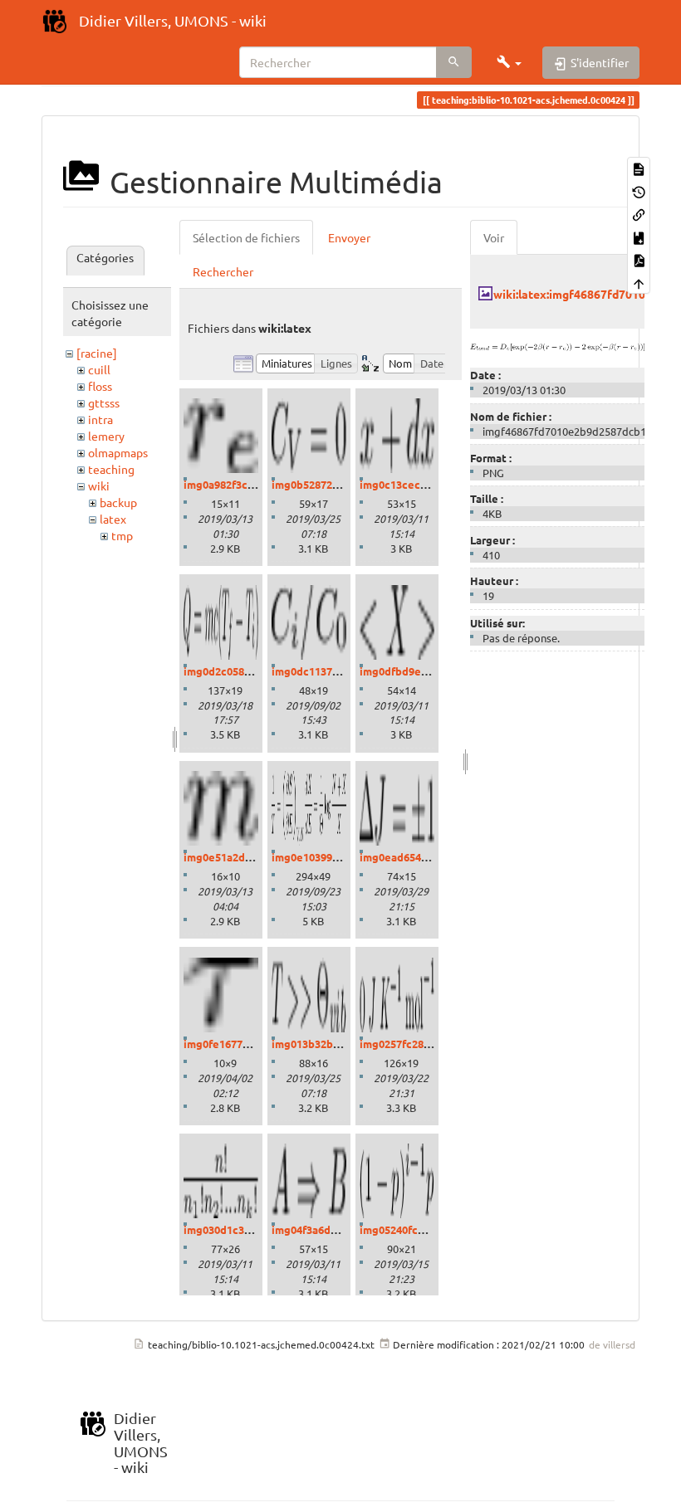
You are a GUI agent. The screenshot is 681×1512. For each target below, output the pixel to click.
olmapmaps (118, 452)
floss (100, 385)
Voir (493, 237)
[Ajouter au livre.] (638, 236)
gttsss (104, 402)
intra (100, 419)
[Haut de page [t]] (638, 281)
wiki (99, 485)
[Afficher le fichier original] (557, 345)
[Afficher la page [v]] (638, 168)
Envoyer (349, 237)
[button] (509, 62)
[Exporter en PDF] (638, 259)
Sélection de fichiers (246, 237)
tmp (122, 535)
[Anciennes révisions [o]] (638, 190)
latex (113, 518)
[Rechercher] (454, 62)
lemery (106, 435)
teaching (111, 468)
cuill (99, 369)
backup (118, 502)
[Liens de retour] (638, 213)
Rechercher (223, 271)
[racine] (96, 352)
